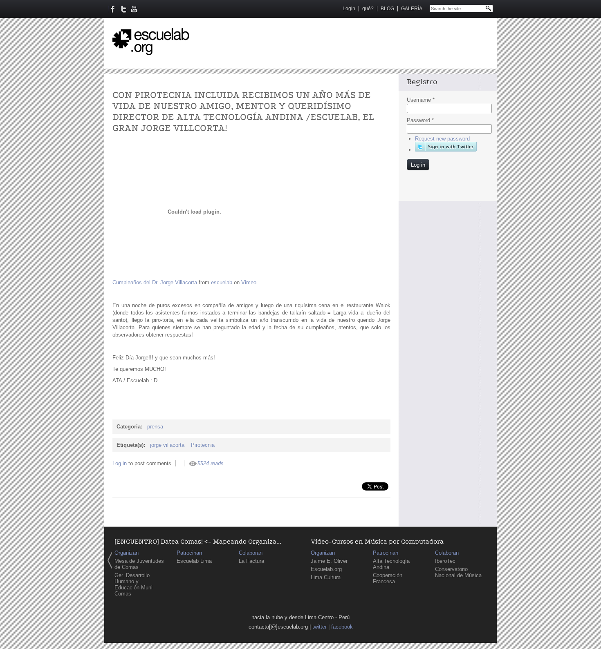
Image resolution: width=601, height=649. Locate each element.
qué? (368, 8)
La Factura (251, 561)
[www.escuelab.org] (150, 52)
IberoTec (445, 561)
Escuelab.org (326, 569)
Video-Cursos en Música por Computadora (377, 542)
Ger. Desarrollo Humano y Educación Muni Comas (133, 584)
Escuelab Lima (194, 561)
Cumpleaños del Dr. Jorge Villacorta (154, 282)
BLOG (387, 8)
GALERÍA (411, 8)
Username (421, 100)
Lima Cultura (326, 577)
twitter (319, 627)
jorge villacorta (167, 445)
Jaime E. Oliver (329, 561)
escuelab (221, 282)
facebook (342, 627)
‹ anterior (110, 560)
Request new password (442, 139)
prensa (155, 427)
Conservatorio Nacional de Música (458, 572)
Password (420, 120)
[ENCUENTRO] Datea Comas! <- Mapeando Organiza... (197, 542)
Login (349, 8)
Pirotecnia (203, 445)
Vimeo (248, 282)
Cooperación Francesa (387, 578)
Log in (119, 463)
